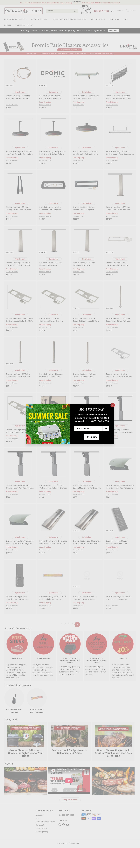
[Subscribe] (106, 428)
